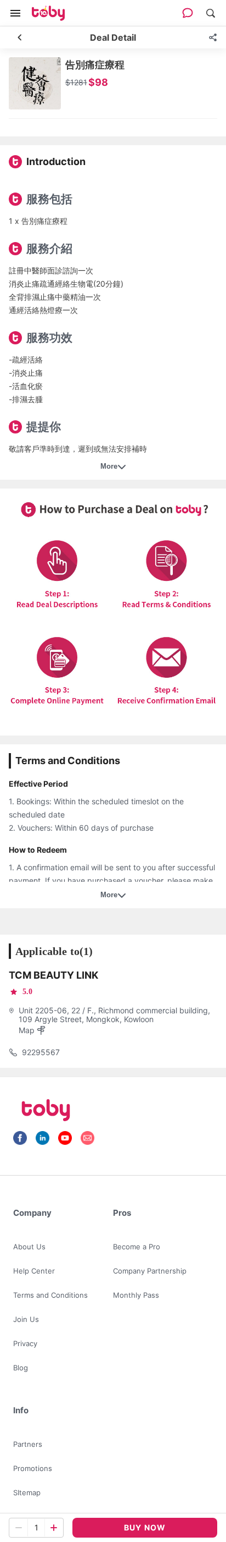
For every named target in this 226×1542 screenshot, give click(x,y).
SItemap (27, 1492)
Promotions (32, 1468)
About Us (29, 1246)
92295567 (41, 1052)
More (108, 466)
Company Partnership (150, 1270)
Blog (20, 1367)
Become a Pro (136, 1246)
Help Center (34, 1270)
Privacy (25, 1343)
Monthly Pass (136, 1295)
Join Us (26, 1319)
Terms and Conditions (50, 1295)
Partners (27, 1444)
